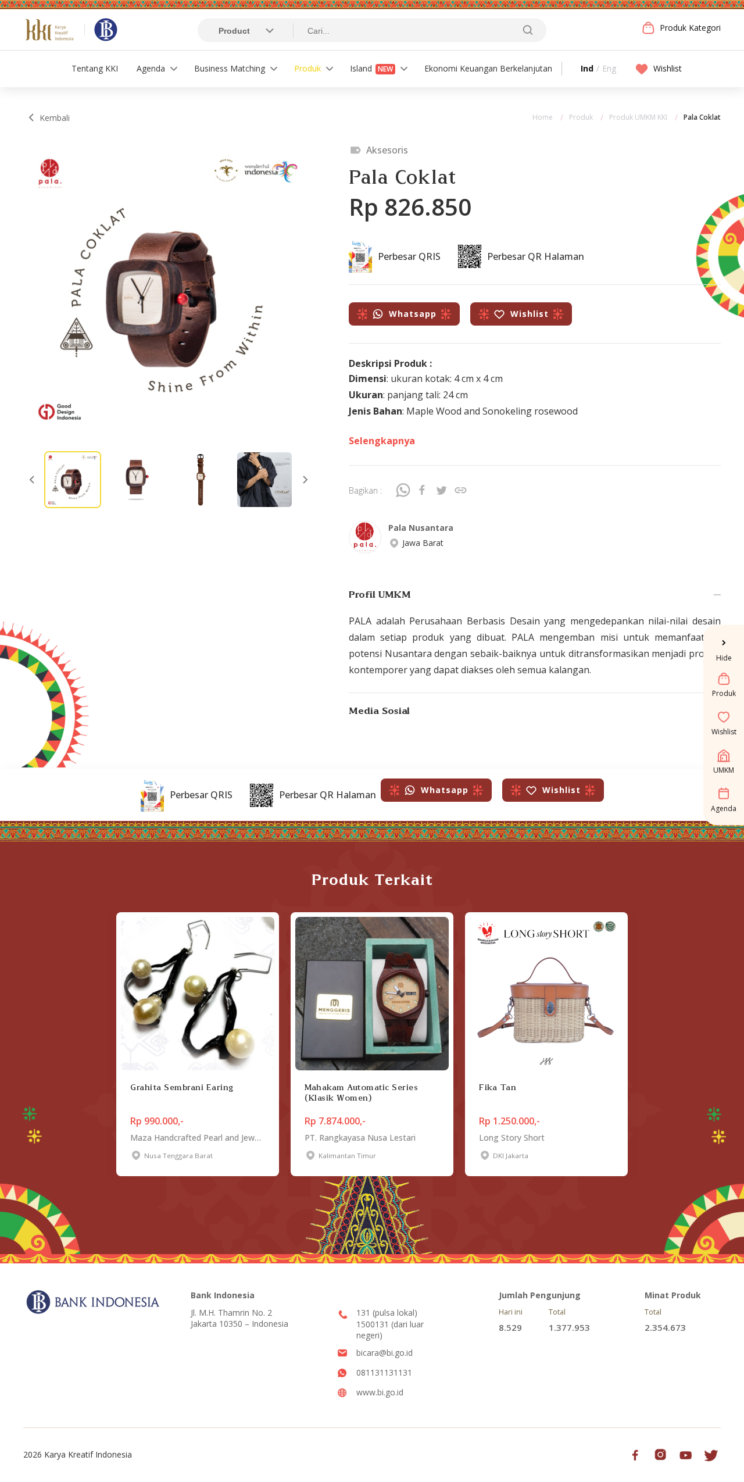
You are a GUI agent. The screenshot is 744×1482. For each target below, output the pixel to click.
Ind (587, 68)
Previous (32, 479)
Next (305, 479)
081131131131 (384, 1372)
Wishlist (667, 68)
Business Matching (229, 68)
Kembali (55, 117)
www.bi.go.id (379, 1392)
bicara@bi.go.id (384, 1352)
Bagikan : (365, 490)
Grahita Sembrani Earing (182, 1087)
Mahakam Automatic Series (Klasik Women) (361, 1092)
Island (371, 68)
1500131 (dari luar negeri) (390, 1330)
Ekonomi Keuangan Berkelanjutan (488, 68)
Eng (609, 68)
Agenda (151, 68)
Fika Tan (497, 1087)
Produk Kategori (690, 27)
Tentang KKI (94, 68)
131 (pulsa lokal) (386, 1312)
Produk (307, 68)
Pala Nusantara (420, 527)
